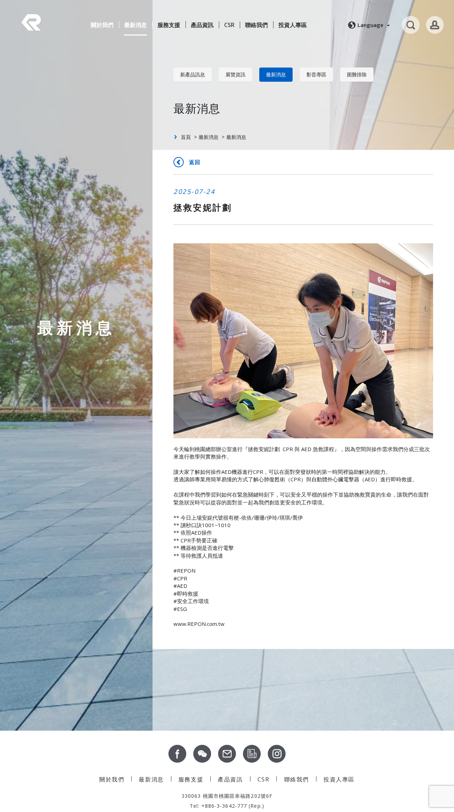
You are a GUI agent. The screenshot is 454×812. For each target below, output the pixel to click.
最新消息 (135, 25)
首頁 (186, 137)
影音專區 (316, 74)
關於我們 (102, 25)
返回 (194, 162)
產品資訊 (230, 779)
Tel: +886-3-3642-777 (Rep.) (227, 805)
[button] (368, 25)
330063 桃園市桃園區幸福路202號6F (227, 795)
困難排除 (357, 74)
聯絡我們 (256, 25)
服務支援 (168, 25)
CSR (229, 25)
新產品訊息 (192, 74)
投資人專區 (292, 25)
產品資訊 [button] (202, 25)
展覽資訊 (235, 74)
